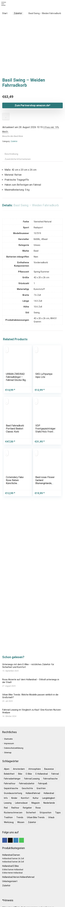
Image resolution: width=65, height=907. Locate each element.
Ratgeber (27, 807)
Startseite (8, 739)
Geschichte (27, 788)
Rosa (38, 807)
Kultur (36, 798)
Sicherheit (31, 812)
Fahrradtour (9, 783)
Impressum (9, 743)
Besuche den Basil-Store (12, 136)
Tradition (8, 817)
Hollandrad (49, 793)
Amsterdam (19, 769)
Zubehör (18, 13)
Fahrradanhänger (12, 778)
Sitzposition (45, 812)
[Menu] (3, 4)
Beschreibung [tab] (11, 154)
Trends (19, 817)
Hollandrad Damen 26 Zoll (13, 859)
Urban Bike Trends (36, 817)
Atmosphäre (34, 769)
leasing (7, 803)
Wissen (20, 822)
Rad (6, 807)
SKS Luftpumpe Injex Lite (43, 375)
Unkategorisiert (9, 881)
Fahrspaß (42, 783)
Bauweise (49, 769)
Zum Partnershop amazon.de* (32, 105)
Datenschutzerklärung (13, 748)
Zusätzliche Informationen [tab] (18, 159)
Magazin (35, 803)
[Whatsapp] (21, 840)
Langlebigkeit (48, 798)
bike (20, 774)
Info (6, 798)
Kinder (14, 798)
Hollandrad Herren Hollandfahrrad (18, 877)
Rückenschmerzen (13, 812)
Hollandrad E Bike (10, 866)
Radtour (15, 807)
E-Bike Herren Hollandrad (12, 873)
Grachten (41, 788)
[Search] (60, 4)
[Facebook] (4, 840)
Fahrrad (55, 774)
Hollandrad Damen (11, 855)
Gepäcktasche (11, 788)
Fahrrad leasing (32, 778)
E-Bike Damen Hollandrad (12, 870)
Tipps (58, 812)
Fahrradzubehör (26, 783)
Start (4, 13)
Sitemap (7, 752)
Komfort (25, 798)
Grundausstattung (13, 793)
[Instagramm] (15, 840)
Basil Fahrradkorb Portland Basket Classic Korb (15, 428)
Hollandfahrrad (33, 793)
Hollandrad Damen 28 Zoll (13, 862)
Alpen (6, 769)
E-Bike (29, 774)
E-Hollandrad (42, 774)
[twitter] (10, 840)
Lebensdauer (21, 803)
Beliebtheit (9, 774)
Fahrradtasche (50, 778)
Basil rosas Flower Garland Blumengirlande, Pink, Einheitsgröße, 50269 (45, 483)
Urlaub (51, 817)
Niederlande (49, 803)
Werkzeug (9, 822)
